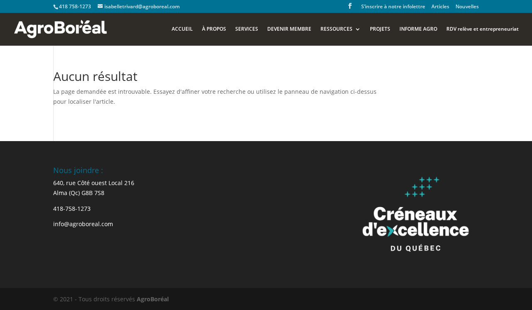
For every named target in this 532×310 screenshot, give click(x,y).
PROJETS (380, 29)
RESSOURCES (336, 29)
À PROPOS (214, 29)
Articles (440, 7)
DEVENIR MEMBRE (289, 29)
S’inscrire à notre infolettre (393, 7)
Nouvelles (467, 7)
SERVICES (246, 29)
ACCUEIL (182, 29)
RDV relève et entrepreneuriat (482, 29)
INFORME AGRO (418, 29)
